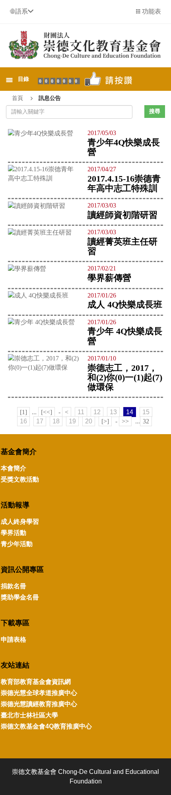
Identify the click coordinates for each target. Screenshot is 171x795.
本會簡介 (13, 468)
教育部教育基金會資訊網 (36, 681)
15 (146, 412)
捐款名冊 (13, 586)
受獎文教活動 (20, 479)
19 (72, 421)
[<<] (46, 412)
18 (56, 421)
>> (125, 421)
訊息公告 (50, 98)
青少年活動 (17, 543)
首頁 (17, 98)
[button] (21, 11)
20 (88, 421)
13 (113, 412)
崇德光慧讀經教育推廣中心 (39, 704)
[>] (105, 421)
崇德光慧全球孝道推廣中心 (39, 692)
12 (97, 412)
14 (129, 412)
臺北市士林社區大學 (29, 715)
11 (81, 412)
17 (39, 421)
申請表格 (13, 639)
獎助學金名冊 (20, 597)
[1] (23, 412)
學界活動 (13, 532)
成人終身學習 (20, 521)
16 (23, 421)
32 (146, 421)
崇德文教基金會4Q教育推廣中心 (46, 726)
